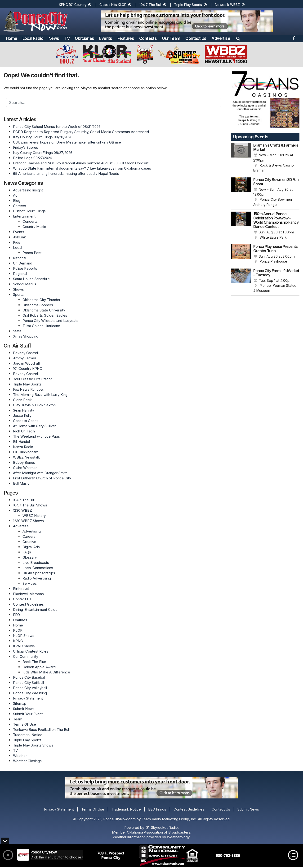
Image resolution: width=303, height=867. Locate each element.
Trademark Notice (27, 735)
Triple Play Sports (188, 5)
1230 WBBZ (22, 510)
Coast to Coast (25, 420)
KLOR (17, 630)
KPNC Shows (24, 646)
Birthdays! (21, 588)
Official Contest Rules (30, 651)
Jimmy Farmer (24, 358)
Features (125, 38)
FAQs (26, 552)
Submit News (24, 708)
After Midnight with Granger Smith (40, 473)
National (19, 258)
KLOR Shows (23, 635)
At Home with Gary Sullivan (34, 426)
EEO (16, 614)
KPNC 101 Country (73, 5)
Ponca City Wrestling (30, 693)
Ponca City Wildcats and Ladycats (50, 320)
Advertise (220, 38)
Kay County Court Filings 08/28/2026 (42, 137)
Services (29, 583)
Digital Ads (31, 547)
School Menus (24, 284)
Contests (148, 38)
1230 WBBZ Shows (28, 521)
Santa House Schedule (31, 279)
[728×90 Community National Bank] (169, 855)
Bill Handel (21, 441)
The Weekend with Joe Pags (36, 436)
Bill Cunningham (25, 452)
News (54, 38)
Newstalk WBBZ (228, 5)
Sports (18, 294)
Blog (16, 200)
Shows (18, 289)
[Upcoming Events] (241, 158)
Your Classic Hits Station (33, 379)
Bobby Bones (24, 462)
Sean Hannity (23, 410)
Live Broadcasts (35, 562)
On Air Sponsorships (38, 573)
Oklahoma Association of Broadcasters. (159, 832)
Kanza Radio (23, 447)
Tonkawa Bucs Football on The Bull (41, 729)
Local (17, 247)
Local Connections (37, 568)
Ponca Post (31, 252)
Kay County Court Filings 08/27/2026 (42, 152)
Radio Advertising (36, 578)
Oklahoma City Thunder (41, 299)
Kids (16, 242)
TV (67, 38)
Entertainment (24, 216)
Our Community (25, 656)
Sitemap (19, 703)
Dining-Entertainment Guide (35, 609)
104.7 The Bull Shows (30, 505)
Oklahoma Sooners (37, 305)
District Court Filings (29, 211)
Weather (20, 755)
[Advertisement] (187, 21)
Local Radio (32, 38)
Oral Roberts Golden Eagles (44, 315)
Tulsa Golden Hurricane (41, 326)
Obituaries (84, 38)
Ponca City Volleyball (30, 688)
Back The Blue (34, 661)
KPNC (18, 641)
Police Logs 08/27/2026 (32, 158)
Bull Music (21, 483)
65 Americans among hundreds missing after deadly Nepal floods (66, 173)
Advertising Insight (28, 190)
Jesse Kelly (22, 415)
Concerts (30, 221)
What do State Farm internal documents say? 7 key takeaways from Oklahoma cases (82, 168)
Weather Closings (27, 761)
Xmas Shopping (25, 336)
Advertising (31, 531)
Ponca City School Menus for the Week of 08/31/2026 (57, 126)
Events (105, 38)
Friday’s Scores (25, 147)
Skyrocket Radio (164, 827)
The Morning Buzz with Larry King (40, 394)
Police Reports (25, 268)
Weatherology (178, 837)
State (17, 331)
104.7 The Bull (150, 5)
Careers (19, 206)
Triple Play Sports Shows (33, 745)
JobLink (19, 237)
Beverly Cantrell (26, 353)
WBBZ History (34, 515)
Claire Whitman (25, 467)
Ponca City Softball (28, 682)
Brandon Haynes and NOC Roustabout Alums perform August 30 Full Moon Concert (80, 163)
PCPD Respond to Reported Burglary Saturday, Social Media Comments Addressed (81, 132)
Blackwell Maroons (28, 594)
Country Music (34, 226)
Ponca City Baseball (29, 677)
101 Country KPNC (27, 368)
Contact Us (195, 38)
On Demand (22, 263)
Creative (29, 541)
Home (11, 38)
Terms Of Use (24, 724)
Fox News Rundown (29, 389)
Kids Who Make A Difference (46, 672)
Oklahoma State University (43, 310)
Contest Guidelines (28, 604)
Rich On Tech (24, 431)
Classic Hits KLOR (113, 5)
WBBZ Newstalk (26, 457)
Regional (20, 273)
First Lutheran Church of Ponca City (42, 478)
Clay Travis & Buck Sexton (34, 405)
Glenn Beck (22, 400)
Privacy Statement (28, 698)
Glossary (29, 557)
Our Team (171, 38)
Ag (15, 195)
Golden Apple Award (39, 667)
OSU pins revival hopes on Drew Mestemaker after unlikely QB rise (67, 142)
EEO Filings (157, 809)
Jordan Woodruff (26, 363)
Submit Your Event (28, 714)
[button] (238, 38)
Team (17, 719)
